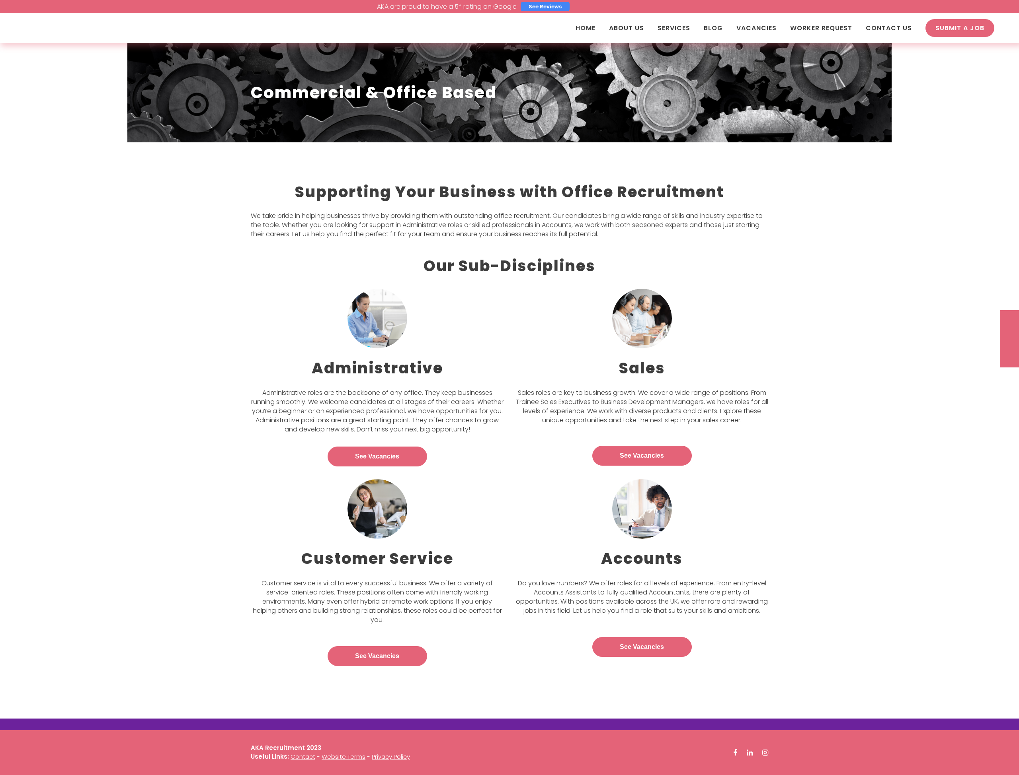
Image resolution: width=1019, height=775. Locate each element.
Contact (303, 756)
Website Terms (343, 756)
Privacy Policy (391, 756)
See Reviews (545, 6)
